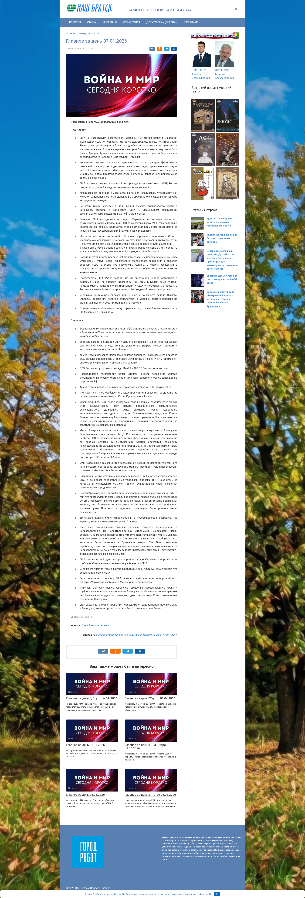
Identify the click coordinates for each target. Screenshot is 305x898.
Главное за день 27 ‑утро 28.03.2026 (150, 794)
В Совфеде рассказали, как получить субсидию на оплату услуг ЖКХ (136, 634)
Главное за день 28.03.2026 (85, 794)
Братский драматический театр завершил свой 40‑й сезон (222, 279)
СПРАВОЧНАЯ (131, 22)
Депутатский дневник (161, 22)
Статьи (92, 22)
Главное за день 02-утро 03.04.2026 (150, 698)
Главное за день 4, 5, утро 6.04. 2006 (91, 698)
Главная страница (76, 33)
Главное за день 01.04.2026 (85, 745)
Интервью (110, 22)
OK (217, 894)
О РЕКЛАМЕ (191, 22)
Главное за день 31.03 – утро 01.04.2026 (145, 746)
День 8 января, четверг (95, 625)
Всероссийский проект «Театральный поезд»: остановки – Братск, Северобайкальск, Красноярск (220, 299)
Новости (75, 22)
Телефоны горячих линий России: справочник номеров (222, 238)
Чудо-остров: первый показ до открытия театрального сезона (219, 222)
